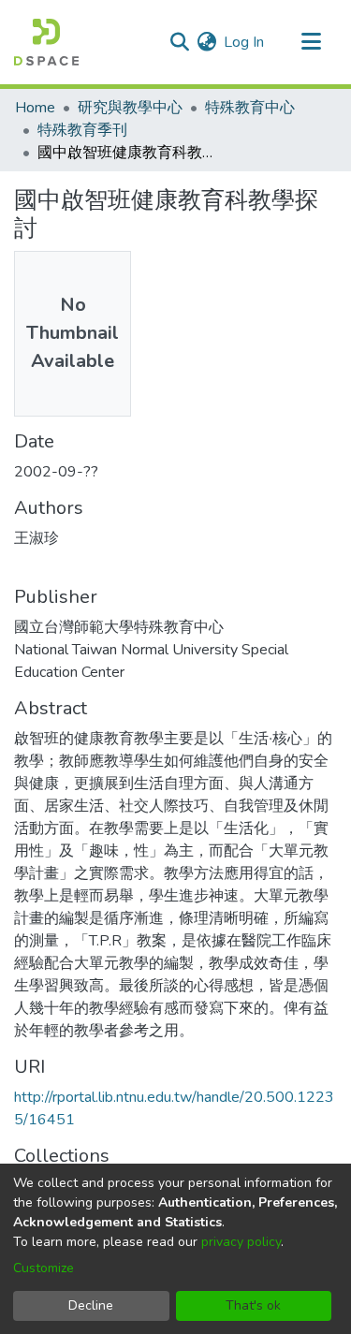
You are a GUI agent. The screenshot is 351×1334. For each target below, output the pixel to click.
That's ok (253, 1305)
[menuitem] (206, 42)
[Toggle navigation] (311, 42)
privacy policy (241, 1242)
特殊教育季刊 (82, 130)
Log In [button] (245, 42)
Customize (43, 1268)
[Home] (46, 42)
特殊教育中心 (250, 107)
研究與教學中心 (130, 107)
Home (35, 107)
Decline (90, 1305)
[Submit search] (179, 42)
